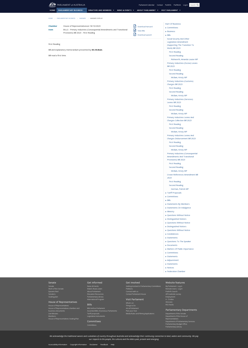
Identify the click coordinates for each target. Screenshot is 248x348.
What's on (130, 303)
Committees (91, 325)
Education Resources (95, 294)
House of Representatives (58, 305)
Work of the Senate (56, 289)
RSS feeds (170, 304)
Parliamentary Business (70, 10)
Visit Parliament (169, 10)
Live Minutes (53, 313)
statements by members (178, 204)
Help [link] (112, 344)
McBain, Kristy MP (179, 77)
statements (172, 237)
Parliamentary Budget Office (176, 324)
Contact (160, 5)
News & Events (124, 10)
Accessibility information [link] (57, 344)
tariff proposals (174, 192)
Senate (51, 286)
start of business (173, 23)
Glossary (169, 302)
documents (172, 245)
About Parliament (146, 10)
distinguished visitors (176, 219)
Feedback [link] (104, 344)
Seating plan (53, 297)
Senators (52, 294)
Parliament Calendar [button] (146, 5)
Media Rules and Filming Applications (140, 313)
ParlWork (177, 5)
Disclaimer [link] (94, 344)
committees (172, 27)
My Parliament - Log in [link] (174, 286)
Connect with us (132, 291)
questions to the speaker (179, 241)
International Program (95, 299)
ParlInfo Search (171, 291)
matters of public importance (180, 249)
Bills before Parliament (96, 308)
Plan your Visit (131, 311)
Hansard (82, 18)
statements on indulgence (179, 207)
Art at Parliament (132, 308)
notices (170, 267)
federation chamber (176, 271)
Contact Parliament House (136, 294)
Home (52, 10)
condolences (173, 234)
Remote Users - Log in (174, 289)
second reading (176, 55)
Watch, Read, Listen (94, 289)
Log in (185, 5)
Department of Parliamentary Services (180, 321)
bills (169, 35)
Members (52, 316)
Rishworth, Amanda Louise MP (184, 59)
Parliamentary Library (95, 297)
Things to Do (131, 305)
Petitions (129, 289)
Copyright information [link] (78, 344)
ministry (170, 211)
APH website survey (173, 294)
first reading (175, 51)
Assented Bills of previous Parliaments (102, 311)
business (171, 31)
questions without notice (178, 215)
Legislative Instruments (96, 316)
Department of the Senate (176, 313)
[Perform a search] (198, 5)
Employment (170, 297)
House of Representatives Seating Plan (63, 319)
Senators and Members (100, 10)
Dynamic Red (53, 291)
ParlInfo (168, 5)
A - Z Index (170, 299)
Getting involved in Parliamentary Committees (143, 286)
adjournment (173, 260)
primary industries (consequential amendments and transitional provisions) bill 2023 (182, 156)
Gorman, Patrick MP (180, 189)
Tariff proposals (93, 313)
